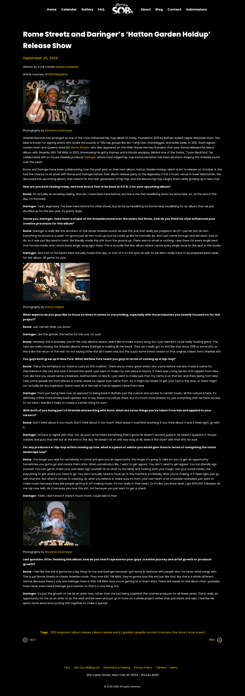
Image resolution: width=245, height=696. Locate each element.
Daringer (90, 157)
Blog (159, 9)
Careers (161, 667)
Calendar (69, 9)
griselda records (146, 632)
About (146, 9)
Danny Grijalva (54, 307)
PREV (213, 640)
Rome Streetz (80, 147)
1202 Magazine (58, 74)
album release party (106, 632)
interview (165, 632)
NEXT (32, 640)
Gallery (87, 9)
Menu (174, 667)
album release (81, 632)
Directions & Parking (117, 667)
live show (179, 632)
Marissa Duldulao (67, 67)
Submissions (196, 9)
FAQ (101, 9)
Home (51, 9)
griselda (128, 632)
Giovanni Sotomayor (58, 130)
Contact (174, 9)
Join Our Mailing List (87, 667)
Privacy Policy (143, 667)
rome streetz (196, 632)
